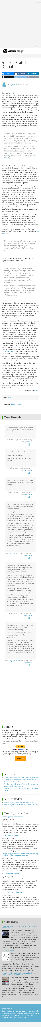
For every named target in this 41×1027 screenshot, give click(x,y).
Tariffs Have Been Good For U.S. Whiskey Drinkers (21, 778)
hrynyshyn (13, 85)
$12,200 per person (8, 351)
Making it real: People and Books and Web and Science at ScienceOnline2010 (18, 974)
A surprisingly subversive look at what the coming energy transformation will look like (20, 854)
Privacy (34, 1009)
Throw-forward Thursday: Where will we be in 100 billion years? (20, 927)
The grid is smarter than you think (14, 892)
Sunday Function (8, 950)
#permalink (28, 442)
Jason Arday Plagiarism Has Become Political (19, 803)
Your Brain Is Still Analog (12, 782)
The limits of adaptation (10, 874)
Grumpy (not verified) (14, 661)
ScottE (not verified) (14, 553)
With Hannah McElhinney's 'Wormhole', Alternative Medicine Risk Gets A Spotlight (21, 785)
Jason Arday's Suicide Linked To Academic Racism (21, 805)
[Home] (14, 52)
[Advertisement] (20, 24)
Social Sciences (16, 404)
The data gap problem (10, 835)
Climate (10, 397)
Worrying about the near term (13, 817)
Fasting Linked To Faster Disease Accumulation (20, 780)
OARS (37, 390)
